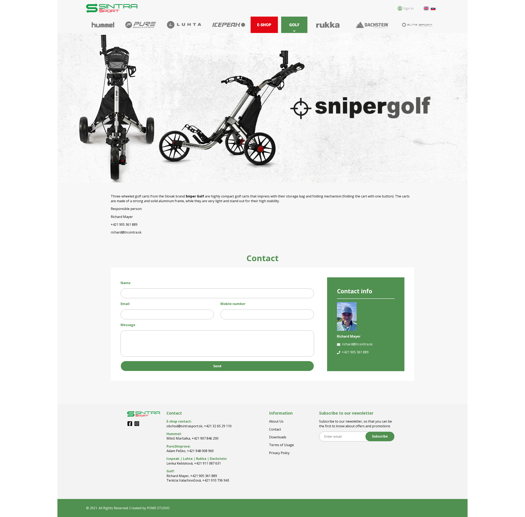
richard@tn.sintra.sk (126, 232)
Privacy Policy (279, 453)
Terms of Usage (281, 445)
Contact (275, 429)
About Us (276, 421)
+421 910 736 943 (215, 480)
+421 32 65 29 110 (218, 426)
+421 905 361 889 (203, 476)
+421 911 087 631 (207, 463)
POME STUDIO (158, 508)
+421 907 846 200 (205, 438)
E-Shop (264, 24)
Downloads (277, 437)
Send (217, 366)
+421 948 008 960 (200, 451)
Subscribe (380, 436)
